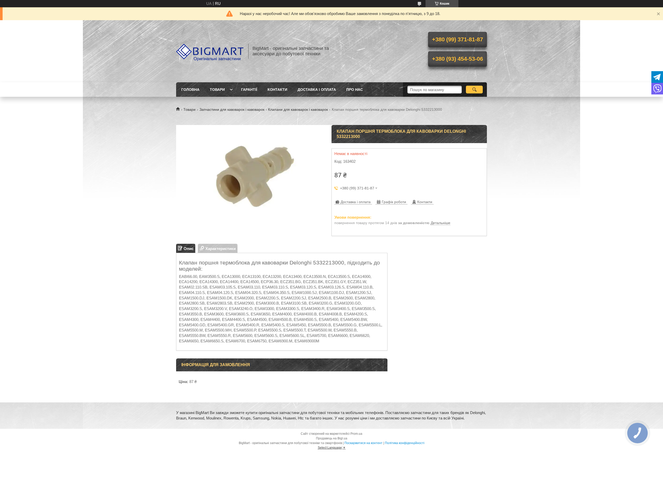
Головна (190, 89)
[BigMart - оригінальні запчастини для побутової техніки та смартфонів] (209, 51)
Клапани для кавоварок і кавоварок (298, 109)
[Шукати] (474, 89)
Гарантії (249, 89)
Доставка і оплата (317, 89)
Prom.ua (356, 434)
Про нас (354, 89)
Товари (217, 89)
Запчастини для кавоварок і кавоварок (231, 109)
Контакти (277, 89)
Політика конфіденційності (404, 443)
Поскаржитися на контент (363, 443)
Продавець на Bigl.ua (331, 438)
